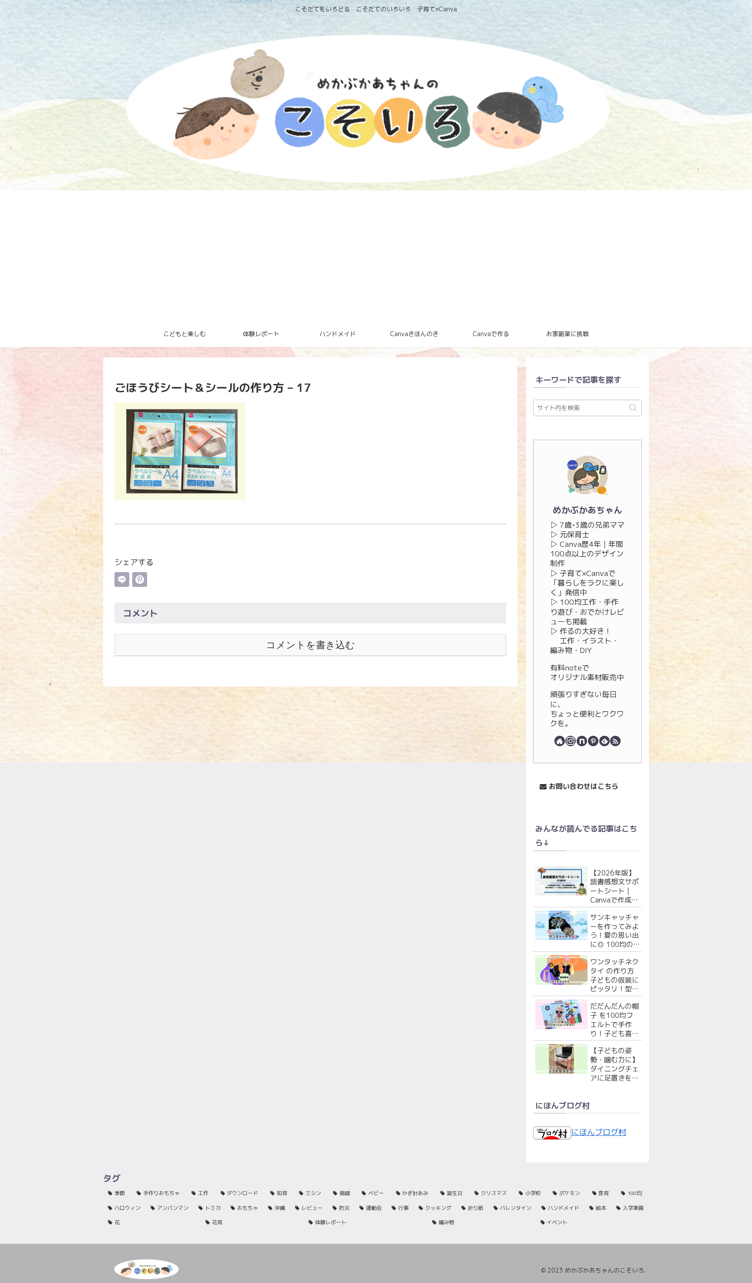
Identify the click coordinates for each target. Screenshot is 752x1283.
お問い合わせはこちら (582, 786)
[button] (633, 408)
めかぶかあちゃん (587, 510)
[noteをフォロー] (582, 741)
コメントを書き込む (310, 645)
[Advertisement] (376, 256)
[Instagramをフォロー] (570, 741)
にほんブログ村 (598, 1132)
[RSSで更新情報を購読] (615, 741)
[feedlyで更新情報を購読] (604, 741)
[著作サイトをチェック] (559, 741)
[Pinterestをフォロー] (593, 741)
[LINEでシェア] (121, 579)
